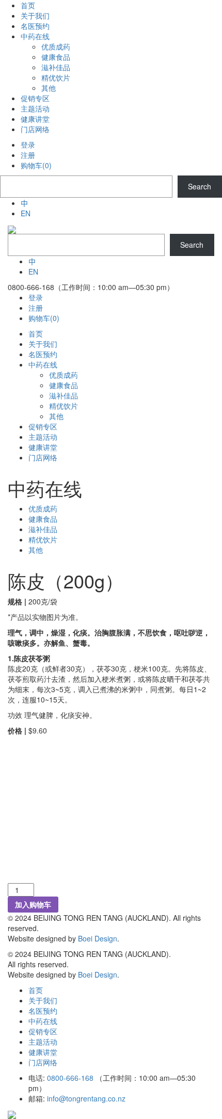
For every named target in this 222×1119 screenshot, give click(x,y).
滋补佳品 (42, 529)
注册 (28, 155)
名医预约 (42, 1010)
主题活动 (42, 1041)
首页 (35, 990)
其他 (35, 550)
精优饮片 (42, 539)
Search (199, 186)
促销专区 (42, 1031)
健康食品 (42, 519)
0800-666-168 (70, 1078)
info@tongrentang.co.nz (86, 1098)
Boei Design (97, 938)
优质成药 (42, 508)
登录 (28, 144)
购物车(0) (36, 165)
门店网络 (42, 1062)
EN (25, 213)
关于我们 (42, 1000)
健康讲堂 (42, 1052)
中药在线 (42, 1021)
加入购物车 (33, 904)
